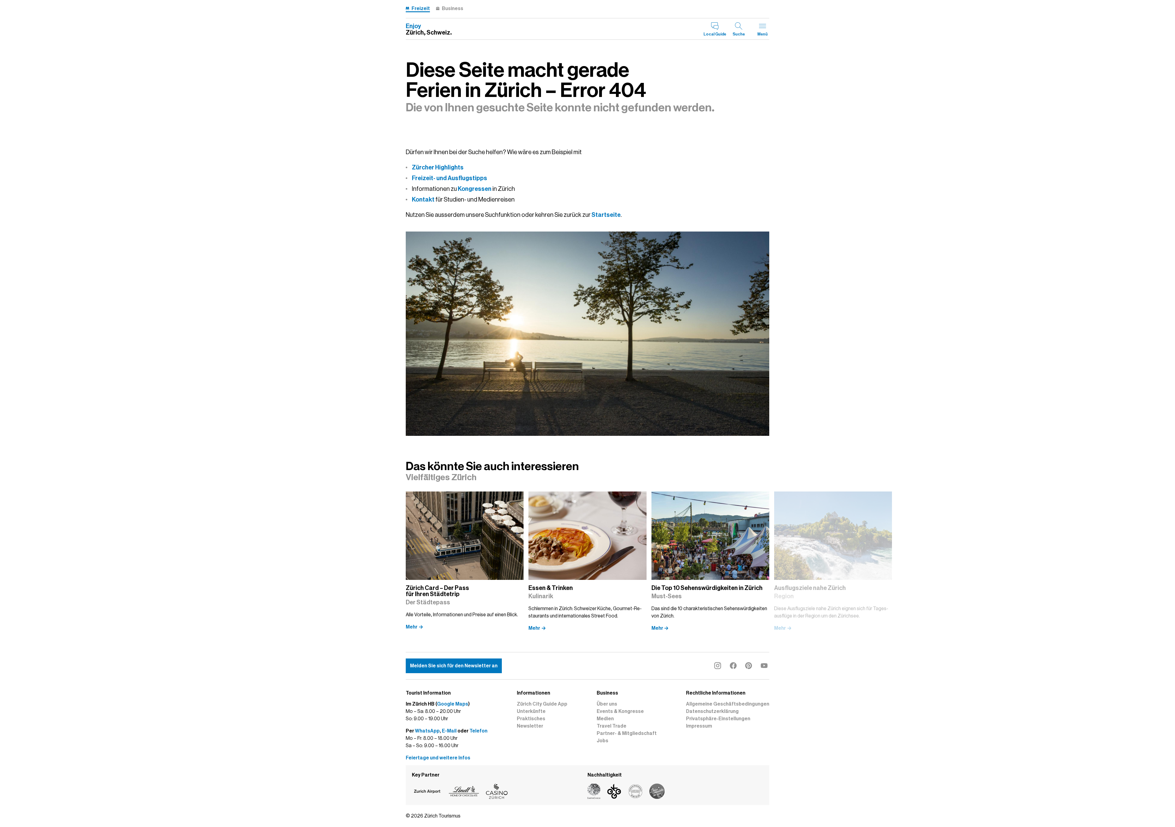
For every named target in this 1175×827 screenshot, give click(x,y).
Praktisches (531, 718)
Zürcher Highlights (438, 167)
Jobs (602, 740)
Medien (605, 718)
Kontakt (423, 199)
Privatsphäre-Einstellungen (718, 718)
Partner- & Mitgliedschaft (627, 733)
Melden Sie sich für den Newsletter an (454, 665)
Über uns (607, 704)
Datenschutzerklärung (712, 711)
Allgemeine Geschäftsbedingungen (727, 704)
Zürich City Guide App (542, 704)
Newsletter (530, 726)
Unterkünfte (531, 711)
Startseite (606, 215)
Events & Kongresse (620, 711)
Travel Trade (611, 726)
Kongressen (474, 189)
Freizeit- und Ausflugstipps (449, 178)
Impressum (699, 726)
